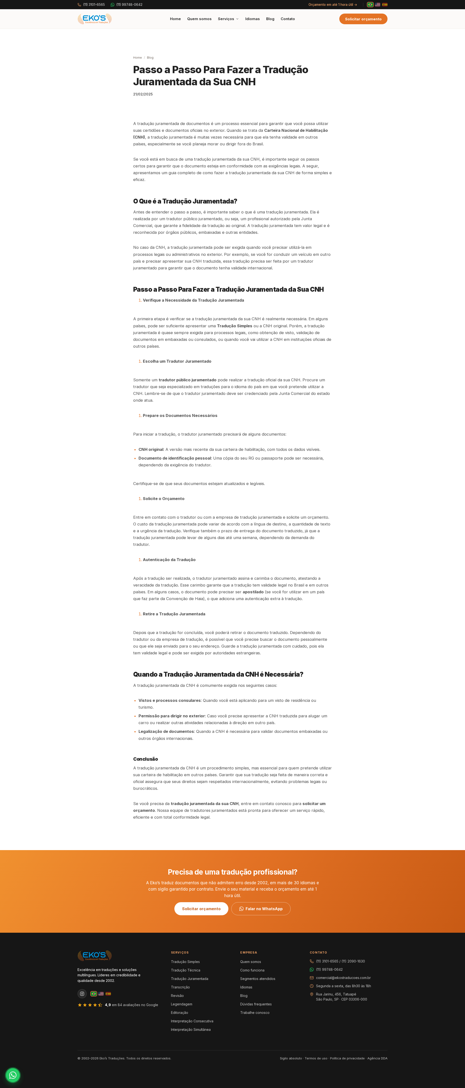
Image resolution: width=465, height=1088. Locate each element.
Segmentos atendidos (257, 979)
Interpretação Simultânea (191, 1029)
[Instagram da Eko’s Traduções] (82, 993)
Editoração (179, 1012)
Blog (270, 18)
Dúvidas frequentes (256, 1004)
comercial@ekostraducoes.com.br (343, 978)
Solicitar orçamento (363, 19)
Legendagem (181, 1004)
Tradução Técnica (185, 970)
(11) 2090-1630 (353, 961)
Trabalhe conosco (255, 1012)
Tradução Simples (185, 962)
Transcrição (180, 987)
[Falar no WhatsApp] (13, 1075)
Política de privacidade (347, 1058)
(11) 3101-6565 (94, 5)
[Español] (385, 5)
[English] (377, 5)
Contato (288, 18)
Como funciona (252, 970)
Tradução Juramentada (189, 979)
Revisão (177, 996)
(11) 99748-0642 (129, 5)
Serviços (226, 18)
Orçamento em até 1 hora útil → (333, 5)
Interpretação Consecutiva (192, 1021)
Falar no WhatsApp (264, 908)
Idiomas (252, 18)
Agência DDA (377, 1058)
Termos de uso (316, 1058)
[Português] (370, 5)
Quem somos (199, 18)
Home (175, 18)
